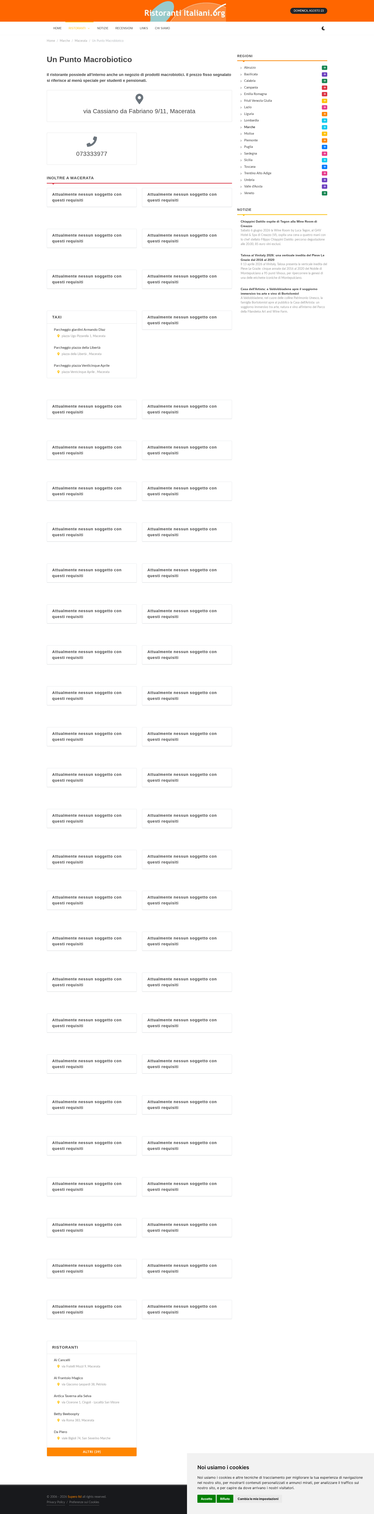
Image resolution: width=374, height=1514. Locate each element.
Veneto (249, 193)
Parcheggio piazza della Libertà (77, 347)
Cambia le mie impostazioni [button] (258, 1499)
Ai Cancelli (62, 1360)
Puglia (248, 146)
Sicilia (248, 160)
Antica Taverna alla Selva (72, 1396)
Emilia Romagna (255, 94)
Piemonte (251, 140)
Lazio (248, 107)
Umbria (249, 180)
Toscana (249, 166)
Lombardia (251, 120)
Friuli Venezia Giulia (258, 100)
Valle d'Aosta (253, 186)
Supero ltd (75, 1496)
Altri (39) (92, 1452)
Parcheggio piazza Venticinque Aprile (82, 365)
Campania (251, 87)
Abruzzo (250, 67)
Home (51, 40)
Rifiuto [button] (225, 1499)
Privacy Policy (56, 1502)
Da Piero (60, 1432)
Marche (65, 40)
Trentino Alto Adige (257, 173)
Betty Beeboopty (66, 1414)
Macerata (81, 40)
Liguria (249, 114)
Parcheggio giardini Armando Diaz (79, 329)
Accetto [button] (206, 1499)
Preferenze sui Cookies (84, 1502)
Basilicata (251, 74)
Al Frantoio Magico (68, 1378)
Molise (249, 133)
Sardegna (250, 153)
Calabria (249, 80)
